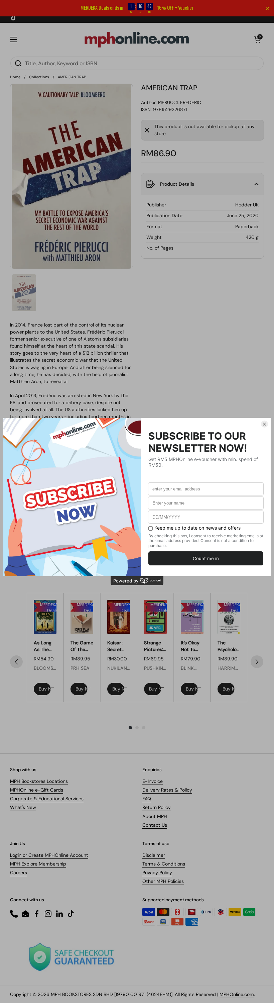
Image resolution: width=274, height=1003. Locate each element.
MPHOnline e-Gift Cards (36, 790)
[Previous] (16, 661)
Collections (39, 77)
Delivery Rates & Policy (167, 790)
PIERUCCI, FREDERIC (179, 102)
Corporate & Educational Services (47, 799)
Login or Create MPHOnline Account (49, 855)
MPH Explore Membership (38, 864)
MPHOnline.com (237, 994)
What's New (23, 807)
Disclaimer (153, 855)
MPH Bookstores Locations (39, 781)
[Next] (257, 661)
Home (15, 77)
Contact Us (154, 825)
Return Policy (156, 807)
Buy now (45, 689)
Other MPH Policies (163, 881)
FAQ (146, 799)
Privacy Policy (157, 873)
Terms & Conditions (163, 864)
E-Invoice (152, 781)
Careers (18, 873)
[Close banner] (268, 8)
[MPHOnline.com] (136, 39)
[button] (257, 39)
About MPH (154, 816)
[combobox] (137, 63)
